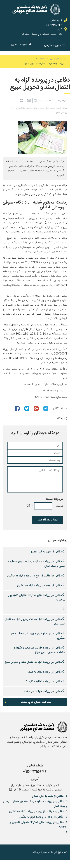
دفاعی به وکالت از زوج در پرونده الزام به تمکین (34, 575)
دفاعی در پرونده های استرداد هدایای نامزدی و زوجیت (36, 597)
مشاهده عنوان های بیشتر (36, 702)
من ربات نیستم (54, 499)
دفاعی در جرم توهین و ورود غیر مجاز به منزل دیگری (37, 636)
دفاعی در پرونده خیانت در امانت (43, 691)
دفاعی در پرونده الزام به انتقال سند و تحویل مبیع (33, 662)
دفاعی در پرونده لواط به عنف (45, 671)
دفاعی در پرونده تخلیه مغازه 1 (44, 681)
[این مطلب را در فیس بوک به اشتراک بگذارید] (17, 408)
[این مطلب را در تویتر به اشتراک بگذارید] (26, 408)
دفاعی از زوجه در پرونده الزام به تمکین (39, 585)
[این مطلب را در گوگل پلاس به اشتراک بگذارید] (36, 408)
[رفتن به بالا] (5, 852)
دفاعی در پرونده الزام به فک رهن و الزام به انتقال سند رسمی (35, 621)
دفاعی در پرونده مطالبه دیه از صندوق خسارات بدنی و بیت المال (36, 564)
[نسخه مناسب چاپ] (21, 100)
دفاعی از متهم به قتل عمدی (46, 551)
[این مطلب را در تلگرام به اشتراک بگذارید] (45, 408)
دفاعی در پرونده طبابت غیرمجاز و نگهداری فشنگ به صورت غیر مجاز (39, 650)
